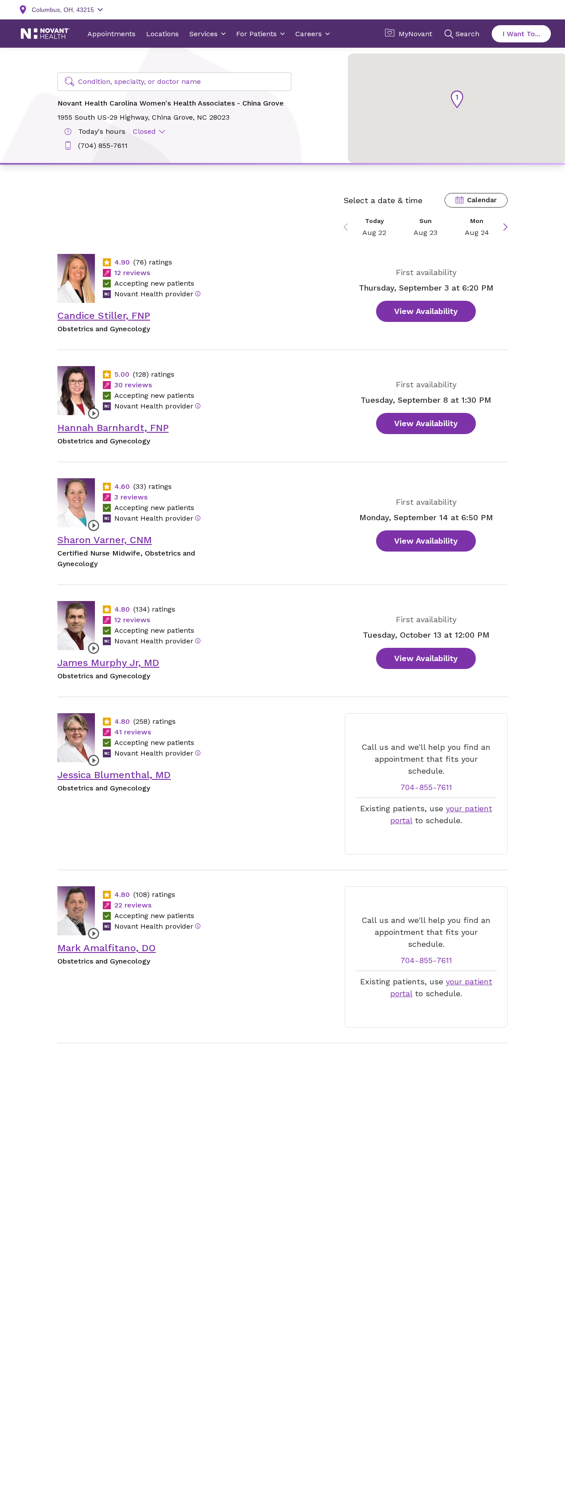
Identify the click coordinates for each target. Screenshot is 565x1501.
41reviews (132, 732)
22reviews (132, 905)
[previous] (348, 227)
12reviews (132, 272)
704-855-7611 (426, 787)
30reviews (133, 385)
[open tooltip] (197, 293)
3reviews (130, 497)
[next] (502, 227)
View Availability (426, 311)
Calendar (482, 200)
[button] (457, 99)
